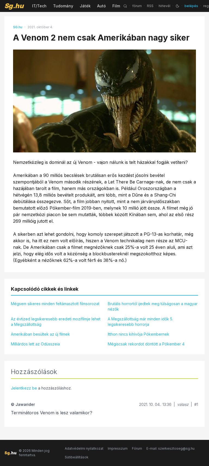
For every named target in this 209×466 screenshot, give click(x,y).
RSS (150, 6)
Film (116, 6)
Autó (101, 6)
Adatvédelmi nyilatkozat (84, 448)
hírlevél (164, 6)
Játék (85, 6)
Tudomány (63, 6)
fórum (137, 6)
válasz (183, 404)
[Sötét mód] (177, 6)
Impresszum (118, 448)
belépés (191, 6)
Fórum (137, 448)
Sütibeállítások (76, 457)
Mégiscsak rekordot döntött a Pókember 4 (146, 344)
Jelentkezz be (24, 388)
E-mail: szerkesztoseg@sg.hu (170, 448)
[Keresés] (125, 6)
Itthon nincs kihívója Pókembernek (138, 334)
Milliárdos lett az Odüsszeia (35, 344)
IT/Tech (39, 6)
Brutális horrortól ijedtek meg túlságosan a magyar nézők (153, 306)
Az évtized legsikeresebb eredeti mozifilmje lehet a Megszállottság (55, 322)
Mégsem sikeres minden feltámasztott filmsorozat (55, 303)
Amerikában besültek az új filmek (40, 334)
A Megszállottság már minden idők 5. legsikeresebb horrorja (140, 322)
